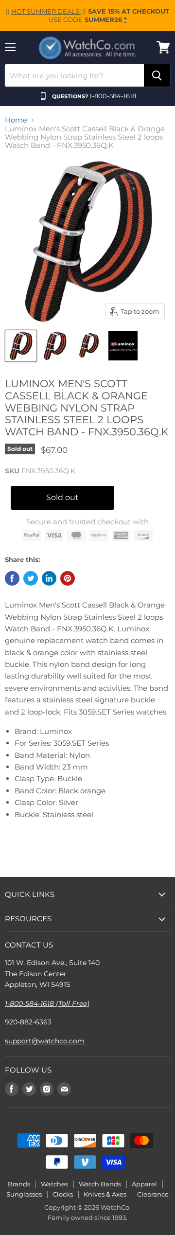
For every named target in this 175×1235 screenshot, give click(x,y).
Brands (19, 1184)
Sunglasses (24, 1194)
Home (16, 120)
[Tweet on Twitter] (30, 578)
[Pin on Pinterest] (67, 578)
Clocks (62, 1194)
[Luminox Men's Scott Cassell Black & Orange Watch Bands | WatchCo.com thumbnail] (54, 345)
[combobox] (74, 75)
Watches (54, 1184)
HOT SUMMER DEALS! (46, 11)
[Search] (157, 75)
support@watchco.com (45, 1041)
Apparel (144, 1184)
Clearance (153, 1194)
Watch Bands (100, 1184)
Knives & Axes (105, 1194)
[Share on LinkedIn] (49, 578)
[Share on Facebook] (12, 578)
